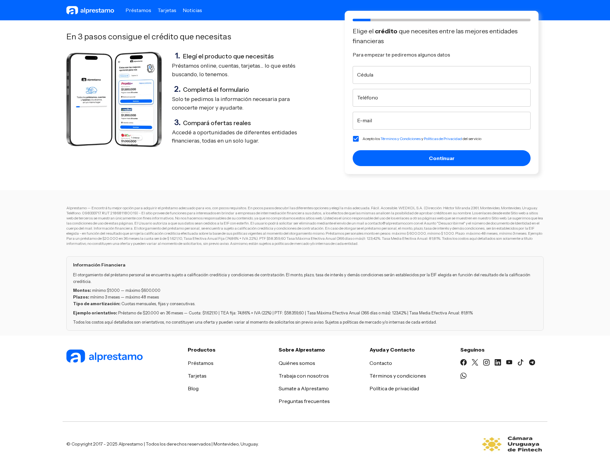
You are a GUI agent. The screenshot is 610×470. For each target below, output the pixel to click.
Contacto (380, 363)
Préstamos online (194, 65)
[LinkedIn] (498, 363)
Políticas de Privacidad (443, 138)
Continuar (442, 158)
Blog (193, 388)
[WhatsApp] (463, 377)
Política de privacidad (394, 388)
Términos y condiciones (397, 376)
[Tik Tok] (521, 363)
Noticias (192, 10)
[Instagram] (486, 363)
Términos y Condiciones (401, 138)
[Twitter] (475, 363)
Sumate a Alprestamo (304, 388)
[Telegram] (532, 363)
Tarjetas (167, 10)
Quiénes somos (297, 363)
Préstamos (138, 10)
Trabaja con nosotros (304, 376)
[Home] (123, 357)
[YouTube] (509, 363)
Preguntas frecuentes (304, 401)
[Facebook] (463, 363)
